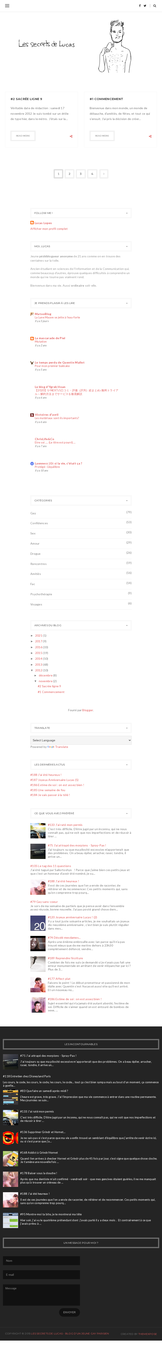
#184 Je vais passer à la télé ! (50, 795)
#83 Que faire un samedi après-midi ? (44, 1091)
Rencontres (38, 564)
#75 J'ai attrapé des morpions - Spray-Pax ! (77, 845)
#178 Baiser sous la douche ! (38, 1173)
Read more (23, 135)
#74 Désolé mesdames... (64, 937)
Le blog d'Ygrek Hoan (50, 387)
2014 (39, 658)
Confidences (39, 523)
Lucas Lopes (43, 223)
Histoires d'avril (47, 414)
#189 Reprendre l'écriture (65, 958)
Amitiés (35, 574)
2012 (39, 670)
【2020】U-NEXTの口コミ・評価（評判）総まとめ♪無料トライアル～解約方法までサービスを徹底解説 (76, 392)
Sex (32, 533)
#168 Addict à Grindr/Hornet (39, 1152)
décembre (46, 675)
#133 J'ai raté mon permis (65, 825)
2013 (39, 664)
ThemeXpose (147, 1334)
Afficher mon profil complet (49, 228)
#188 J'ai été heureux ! (46, 774)
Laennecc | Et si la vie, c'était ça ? (58, 463)
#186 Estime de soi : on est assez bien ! (57, 785)
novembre (46, 681)
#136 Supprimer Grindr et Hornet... (42, 1132)
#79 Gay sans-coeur (44, 901)
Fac (32, 584)
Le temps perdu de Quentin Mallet (60, 362)
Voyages (36, 604)
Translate (61, 747)
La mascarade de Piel (50, 338)
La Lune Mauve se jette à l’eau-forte (57, 317)
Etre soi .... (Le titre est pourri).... (55, 442)
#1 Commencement (106, 99)
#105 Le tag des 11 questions (50, 866)
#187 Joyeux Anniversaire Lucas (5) (54, 780)
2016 (39, 647)
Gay (33, 513)
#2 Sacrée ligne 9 (26, 99)
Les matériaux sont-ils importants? (57, 418)
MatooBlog (43, 314)
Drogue (35, 553)
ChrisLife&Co (44, 439)
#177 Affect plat (59, 978)
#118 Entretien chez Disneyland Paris (27, 1076)
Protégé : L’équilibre (47, 466)
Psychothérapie (41, 594)
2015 (39, 653)
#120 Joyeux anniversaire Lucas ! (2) (72, 917)
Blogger (87, 710)
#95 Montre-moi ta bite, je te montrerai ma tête (51, 1214)
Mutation (41, 341)
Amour (34, 543)
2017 (39, 641)
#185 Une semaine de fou (47, 790)
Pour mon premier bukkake (52, 366)
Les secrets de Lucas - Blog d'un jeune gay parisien (70, 1333)
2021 (39, 635)
